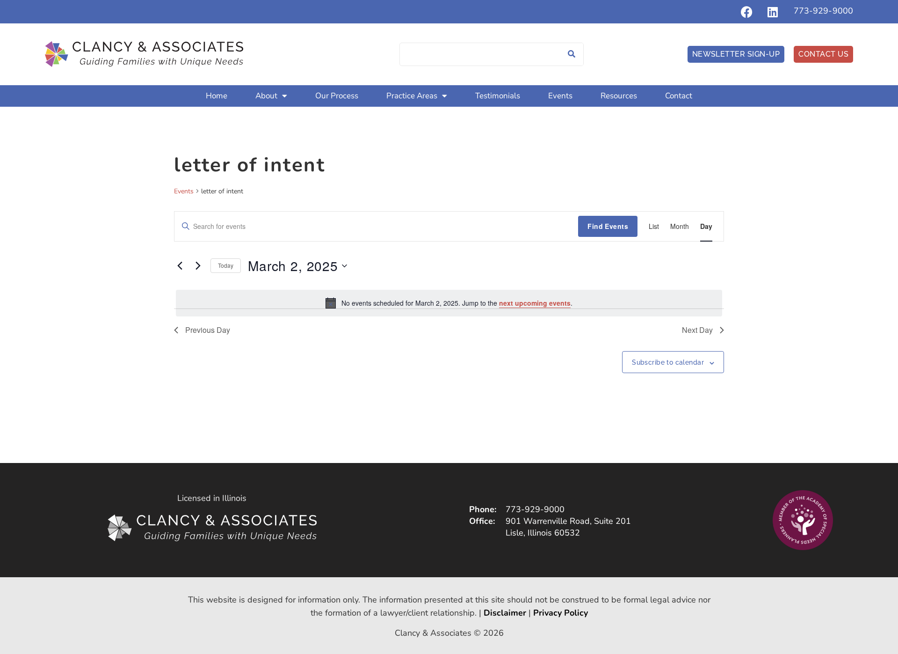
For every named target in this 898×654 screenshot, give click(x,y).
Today (225, 265)
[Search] (571, 54)
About (266, 95)
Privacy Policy (560, 612)
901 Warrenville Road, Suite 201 (568, 521)
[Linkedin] (772, 11)
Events (560, 95)
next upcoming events (535, 303)
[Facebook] (747, 11)
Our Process (336, 95)
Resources (619, 95)
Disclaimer (505, 612)
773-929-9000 (823, 10)
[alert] (449, 303)
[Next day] (197, 266)
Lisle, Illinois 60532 (543, 532)
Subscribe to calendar (668, 362)
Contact (678, 95)
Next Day (697, 329)
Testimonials (497, 95)
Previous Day (207, 329)
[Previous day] (179, 266)
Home (216, 95)
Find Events (607, 226)
